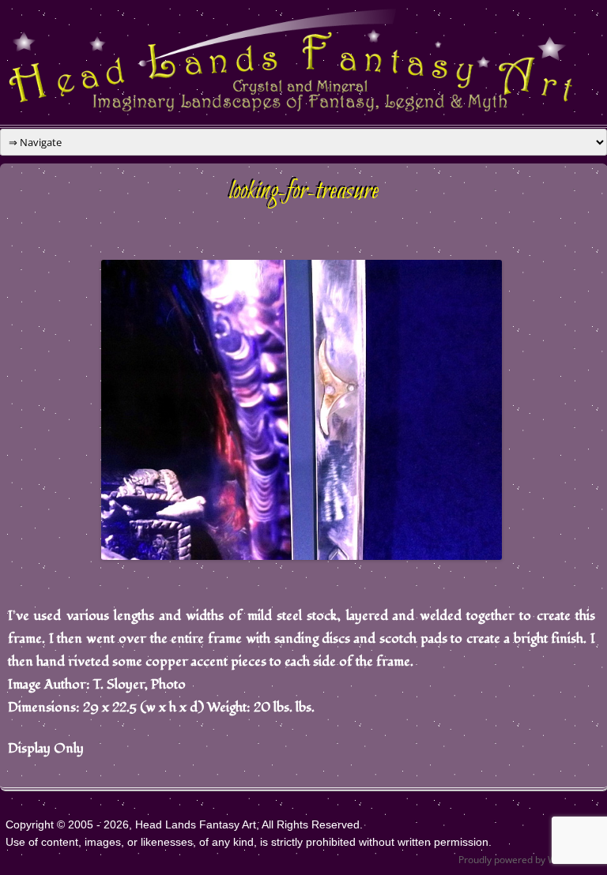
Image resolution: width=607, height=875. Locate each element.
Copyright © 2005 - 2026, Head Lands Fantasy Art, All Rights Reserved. (184, 824)
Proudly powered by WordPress (527, 859)
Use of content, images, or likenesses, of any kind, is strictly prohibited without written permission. (249, 842)
